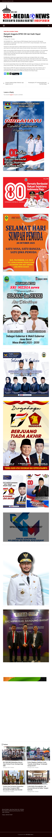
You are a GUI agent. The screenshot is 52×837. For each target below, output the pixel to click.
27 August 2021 (7, 39)
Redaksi (13, 39)
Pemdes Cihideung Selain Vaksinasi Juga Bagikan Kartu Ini (14, 83)
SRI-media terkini (13, 31)
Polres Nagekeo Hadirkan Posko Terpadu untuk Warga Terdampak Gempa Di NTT (37, 764)
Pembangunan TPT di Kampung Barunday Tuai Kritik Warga (37, 83)
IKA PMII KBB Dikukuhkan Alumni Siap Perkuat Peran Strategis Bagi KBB (13, 764)
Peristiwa (6, 31)
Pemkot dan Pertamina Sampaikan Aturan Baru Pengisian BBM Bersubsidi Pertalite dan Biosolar (13, 788)
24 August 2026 (30, 791)
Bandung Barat (6, 757)
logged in (12, 94)
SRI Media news (29, 834)
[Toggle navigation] (4, 25)
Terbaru (5, 744)
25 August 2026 (6, 767)
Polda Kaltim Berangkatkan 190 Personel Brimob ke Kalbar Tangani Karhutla (37, 788)
